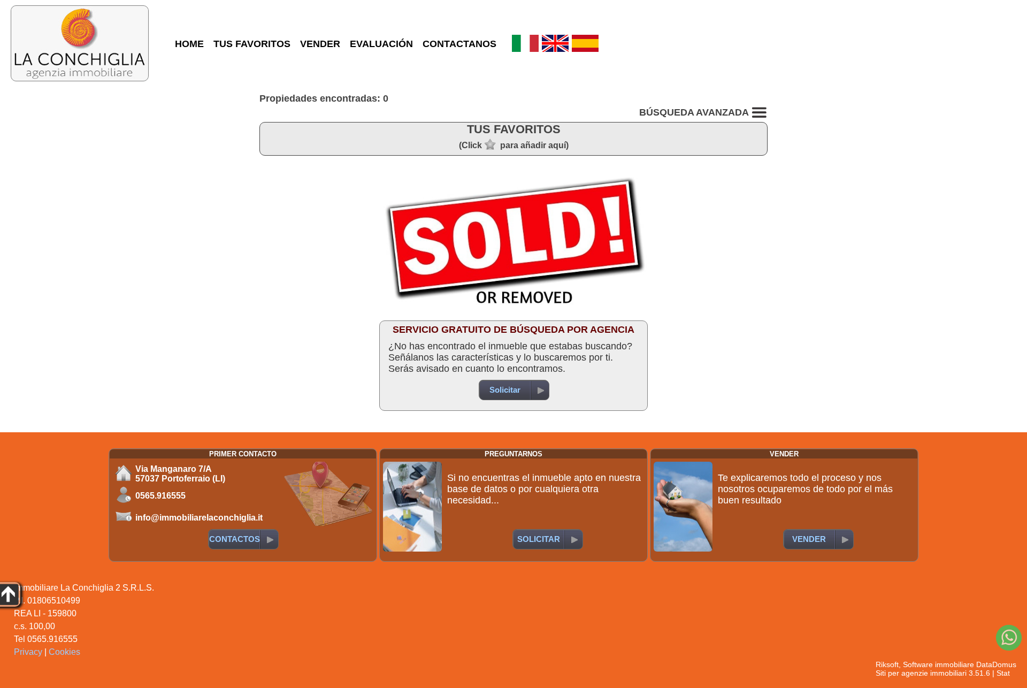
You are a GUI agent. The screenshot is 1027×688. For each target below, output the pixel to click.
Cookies (64, 651)
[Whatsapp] (1009, 638)
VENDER (320, 44)
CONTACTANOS (459, 44)
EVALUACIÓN (381, 44)
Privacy (28, 651)
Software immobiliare (938, 664)
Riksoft (887, 664)
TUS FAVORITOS (251, 44)
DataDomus (996, 664)
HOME (189, 44)
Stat (1003, 673)
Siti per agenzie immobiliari (921, 673)
